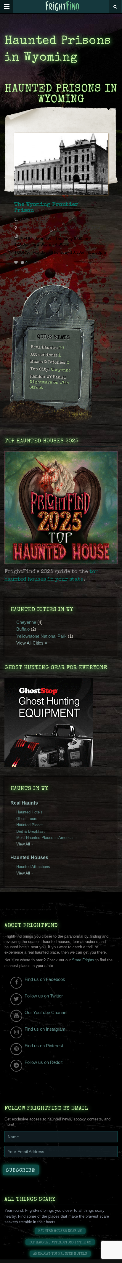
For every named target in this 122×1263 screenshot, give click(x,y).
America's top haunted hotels (60, 1254)
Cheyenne (60, 370)
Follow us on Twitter (44, 995)
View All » (24, 844)
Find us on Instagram (45, 1029)
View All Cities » (31, 642)
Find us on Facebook (45, 979)
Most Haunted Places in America (44, 837)
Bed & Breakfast (30, 831)
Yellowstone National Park (41, 636)
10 (61, 348)
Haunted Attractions (33, 866)
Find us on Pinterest (44, 1045)
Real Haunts (24, 802)
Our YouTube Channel (46, 1012)
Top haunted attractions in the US (60, 1242)
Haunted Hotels (29, 812)
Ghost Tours (26, 818)
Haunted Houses (29, 857)
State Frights (83, 960)
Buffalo (23, 629)
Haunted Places (30, 825)
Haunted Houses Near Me (60, 1231)
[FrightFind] (62, 6)
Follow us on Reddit (43, 1062)
